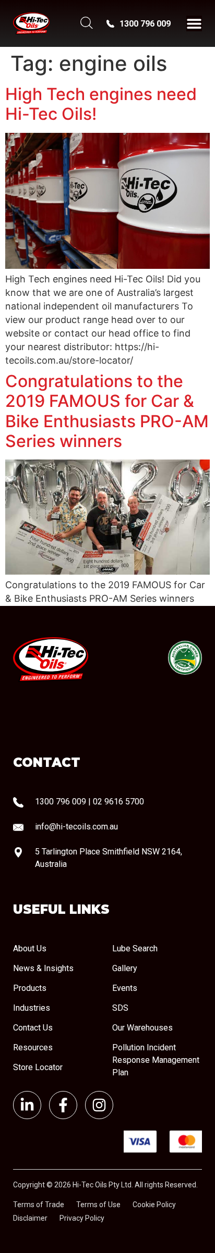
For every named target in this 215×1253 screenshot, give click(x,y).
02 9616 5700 (118, 802)
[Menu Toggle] (194, 23)
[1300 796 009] (110, 24)
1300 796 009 (145, 24)
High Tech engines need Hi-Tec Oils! (101, 104)
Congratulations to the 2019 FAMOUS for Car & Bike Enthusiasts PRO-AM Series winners (107, 411)
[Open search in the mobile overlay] (85, 24)
